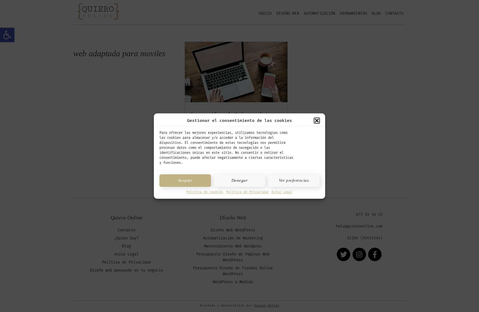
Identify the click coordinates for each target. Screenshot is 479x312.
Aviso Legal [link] (282, 192)
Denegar (239, 180)
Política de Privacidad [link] (247, 192)
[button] (317, 121)
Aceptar (185, 180)
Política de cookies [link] (204, 192)
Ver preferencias (294, 180)
